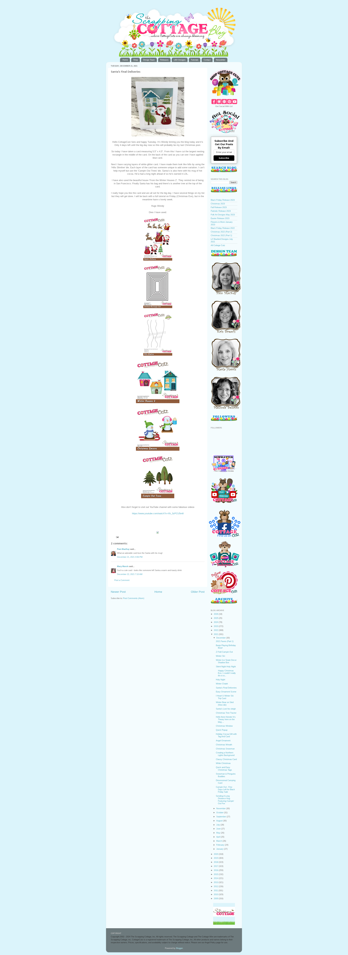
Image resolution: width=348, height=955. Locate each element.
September (221, 816)
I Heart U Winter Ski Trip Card (225, 697)
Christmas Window (224, 726)
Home (125, 60)
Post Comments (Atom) (133, 598)
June (218, 828)
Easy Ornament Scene (226, 691)
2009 (216, 898)
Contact (207, 60)
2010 (216, 894)
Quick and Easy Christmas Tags (224, 768)
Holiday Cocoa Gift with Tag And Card (226, 735)
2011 (216, 890)
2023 (216, 626)
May (218, 833)
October (220, 812)
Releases (164, 60)
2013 (216, 882)
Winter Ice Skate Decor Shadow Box (226, 661)
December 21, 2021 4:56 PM (130, 557)
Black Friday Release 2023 (223, 200)
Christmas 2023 (218, 203)
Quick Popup (221, 730)
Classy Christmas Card (226, 759)
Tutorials (194, 60)
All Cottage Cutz (218, 245)
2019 (216, 858)
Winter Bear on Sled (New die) (225, 703)
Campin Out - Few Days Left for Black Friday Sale (225, 789)
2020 (216, 854)
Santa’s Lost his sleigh (226, 709)
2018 (216, 862)
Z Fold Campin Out (224, 652)
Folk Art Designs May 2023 (223, 214)
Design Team (149, 60)
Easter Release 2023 (220, 218)
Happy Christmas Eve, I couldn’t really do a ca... (226, 673)
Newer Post (118, 591)
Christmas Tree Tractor (226, 713)
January (220, 849)
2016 (216, 870)
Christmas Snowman (225, 749)
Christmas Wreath (224, 744)
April (218, 837)
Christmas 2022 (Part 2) (221, 232)
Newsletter (220, 60)
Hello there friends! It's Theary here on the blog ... (226, 719)
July (218, 825)
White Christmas (223, 763)
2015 (216, 874)
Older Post (198, 591)
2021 (216, 634)
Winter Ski (220, 656)
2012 (216, 886)
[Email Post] (117, 537)
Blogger (179, 948)
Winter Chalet (222, 683)
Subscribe (224, 158)
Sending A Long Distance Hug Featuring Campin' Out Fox (225, 800)
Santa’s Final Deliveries (226, 688)
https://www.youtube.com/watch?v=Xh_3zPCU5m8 (158, 513)
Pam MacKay (123, 549)
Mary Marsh (122, 566)
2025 (216, 618)
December (221, 638)
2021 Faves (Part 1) (225, 641)
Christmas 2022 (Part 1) (221, 235)
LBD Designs (180, 60)
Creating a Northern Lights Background (225, 753)
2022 (216, 630)
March (219, 841)
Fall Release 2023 (219, 207)
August (219, 820)
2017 (216, 866)
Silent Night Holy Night (226, 666)
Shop (135, 60)
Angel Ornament (223, 740)
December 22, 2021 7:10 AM (129, 574)
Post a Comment (121, 580)
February (220, 845)
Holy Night (220, 679)
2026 (216, 614)
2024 (216, 622)
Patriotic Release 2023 (221, 211)
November (221, 808)
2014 (216, 878)
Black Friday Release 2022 (223, 228)
